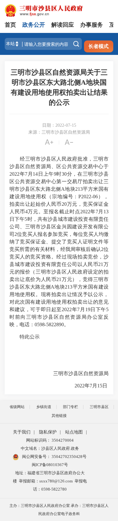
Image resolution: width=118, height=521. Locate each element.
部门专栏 (70, 407)
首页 (10, 25)
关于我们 (22, 432)
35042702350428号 (69, 456)
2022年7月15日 (85, 385)
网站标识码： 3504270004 (50, 440)
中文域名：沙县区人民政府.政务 (50, 448)
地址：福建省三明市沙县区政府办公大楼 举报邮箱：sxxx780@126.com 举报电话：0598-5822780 (50, 481)
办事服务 (91, 25)
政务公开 (33, 25)
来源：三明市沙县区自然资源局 (59, 132)
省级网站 (17, 407)
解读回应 (62, 25)
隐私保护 (48, 432)
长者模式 (98, 46)
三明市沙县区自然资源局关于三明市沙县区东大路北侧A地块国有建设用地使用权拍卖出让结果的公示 (59, 87)
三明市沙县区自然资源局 (76, 373)
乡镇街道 (43, 407)
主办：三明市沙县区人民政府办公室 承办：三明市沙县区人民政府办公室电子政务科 (59, 509)
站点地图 (74, 432)
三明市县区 (99, 407)
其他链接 (59, 415)
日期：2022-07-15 (59, 125)
